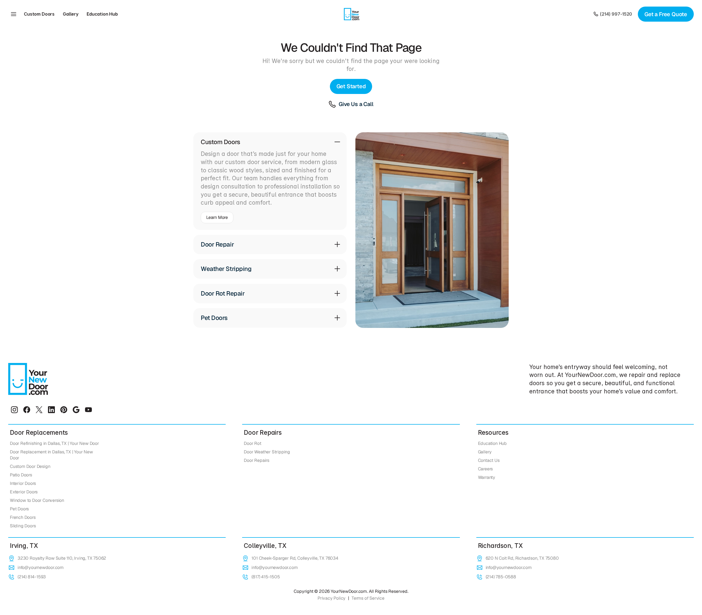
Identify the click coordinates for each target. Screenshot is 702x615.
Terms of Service (368, 598)
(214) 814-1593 (32, 577)
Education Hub (102, 14)
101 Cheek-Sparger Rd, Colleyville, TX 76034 (294, 558)
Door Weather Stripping (267, 452)
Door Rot (252, 443)
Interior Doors (23, 483)
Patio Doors (21, 475)
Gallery (70, 14)
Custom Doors (39, 14)
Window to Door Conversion (37, 500)
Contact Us (489, 460)
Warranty (486, 477)
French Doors (23, 517)
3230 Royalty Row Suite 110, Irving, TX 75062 (62, 558)
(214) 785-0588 (501, 577)
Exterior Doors (24, 492)
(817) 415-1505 (265, 577)
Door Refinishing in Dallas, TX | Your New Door (54, 443)
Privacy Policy (332, 598)
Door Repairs (256, 460)
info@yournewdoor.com (41, 567)
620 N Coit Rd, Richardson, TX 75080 (522, 558)
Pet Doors (19, 509)
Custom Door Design (30, 466)
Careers (485, 469)
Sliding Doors (23, 526)
